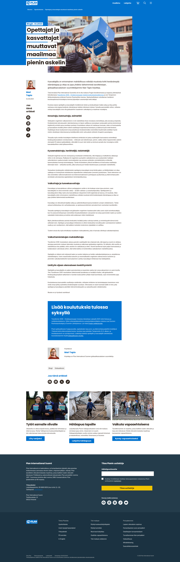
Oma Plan (28, 555)
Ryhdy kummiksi (96, 528)
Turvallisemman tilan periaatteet (133, 535)
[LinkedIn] (28, 123)
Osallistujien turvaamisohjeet (132, 531)
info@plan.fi (38, 489)
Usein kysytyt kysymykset (66, 528)
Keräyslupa (58, 555)
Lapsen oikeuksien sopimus (132, 524)
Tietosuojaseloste (38, 555)
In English (61, 539)
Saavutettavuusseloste (130, 546)
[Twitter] (28, 129)
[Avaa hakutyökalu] (145, 3)
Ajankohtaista (38, 9)
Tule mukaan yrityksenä (98, 539)
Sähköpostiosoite (110, 469)
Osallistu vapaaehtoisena (99, 535)
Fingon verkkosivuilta (95, 323)
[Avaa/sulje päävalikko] (151, 3)
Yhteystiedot (62, 531)
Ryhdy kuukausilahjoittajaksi (100, 524)
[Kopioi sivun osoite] (28, 135)
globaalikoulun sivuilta (75, 336)
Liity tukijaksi (35, 438)
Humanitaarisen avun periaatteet (134, 528)
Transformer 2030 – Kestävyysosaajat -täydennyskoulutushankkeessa (80, 95)
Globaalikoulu (59, 368)
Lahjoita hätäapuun (81, 441)
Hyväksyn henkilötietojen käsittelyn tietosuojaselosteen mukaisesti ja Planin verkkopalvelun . (127, 480)
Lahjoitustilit (49, 555)
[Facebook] (28, 117)
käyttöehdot (117, 481)
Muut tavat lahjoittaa (97, 531)
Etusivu (29, 9)
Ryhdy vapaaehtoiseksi (126, 438)
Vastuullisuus (127, 539)
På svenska (62, 535)
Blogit (50, 368)
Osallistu (116, 3)
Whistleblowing (128, 542)
